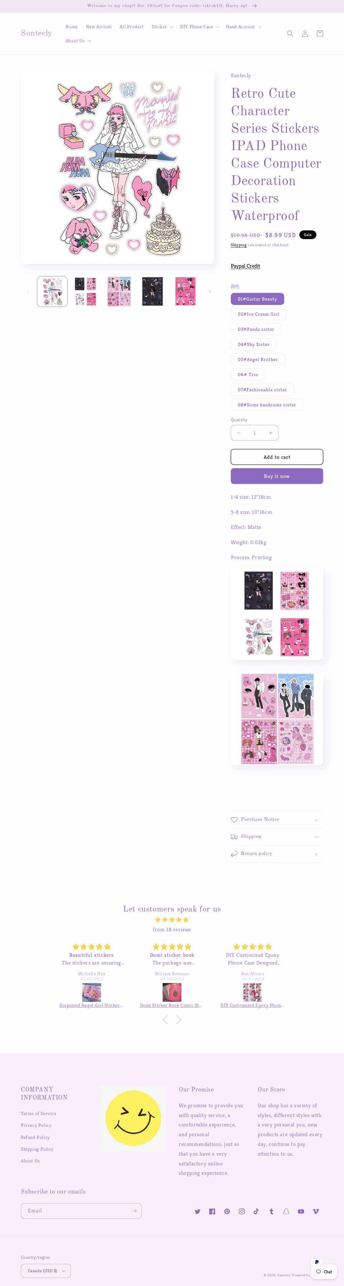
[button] (162, 26)
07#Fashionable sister (262, 390)
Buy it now (277, 476)
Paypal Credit (245, 265)
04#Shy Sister (254, 344)
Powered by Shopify (307, 1275)
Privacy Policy (36, 1125)
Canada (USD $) (42, 1271)
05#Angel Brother (258, 359)
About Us (30, 1161)
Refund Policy (35, 1137)
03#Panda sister (256, 329)
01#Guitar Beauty (257, 299)
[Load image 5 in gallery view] (186, 291)
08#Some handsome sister (267, 405)
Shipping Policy (37, 1149)
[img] (172, 920)
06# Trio (248, 374)
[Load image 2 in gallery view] (85, 291)
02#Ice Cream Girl (259, 314)
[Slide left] (28, 291)
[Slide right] (210, 291)
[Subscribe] (134, 1211)
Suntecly (284, 1275)
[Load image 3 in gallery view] (119, 291)
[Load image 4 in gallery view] (152, 291)
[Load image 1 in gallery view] (52, 291)
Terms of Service (38, 1113)
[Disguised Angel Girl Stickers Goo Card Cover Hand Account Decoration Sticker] (91, 992)
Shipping (239, 244)
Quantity (239, 420)
